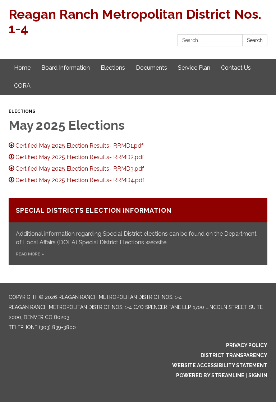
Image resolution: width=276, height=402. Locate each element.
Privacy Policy (246, 345)
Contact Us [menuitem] (236, 67)
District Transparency (234, 355)
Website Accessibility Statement (219, 365)
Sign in (257, 375)
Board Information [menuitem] (65, 67)
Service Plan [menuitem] (194, 67)
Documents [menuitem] (151, 67)
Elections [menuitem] (113, 67)
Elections (22, 111)
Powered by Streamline (210, 375)
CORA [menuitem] (22, 85)
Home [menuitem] (22, 67)
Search (255, 40)
